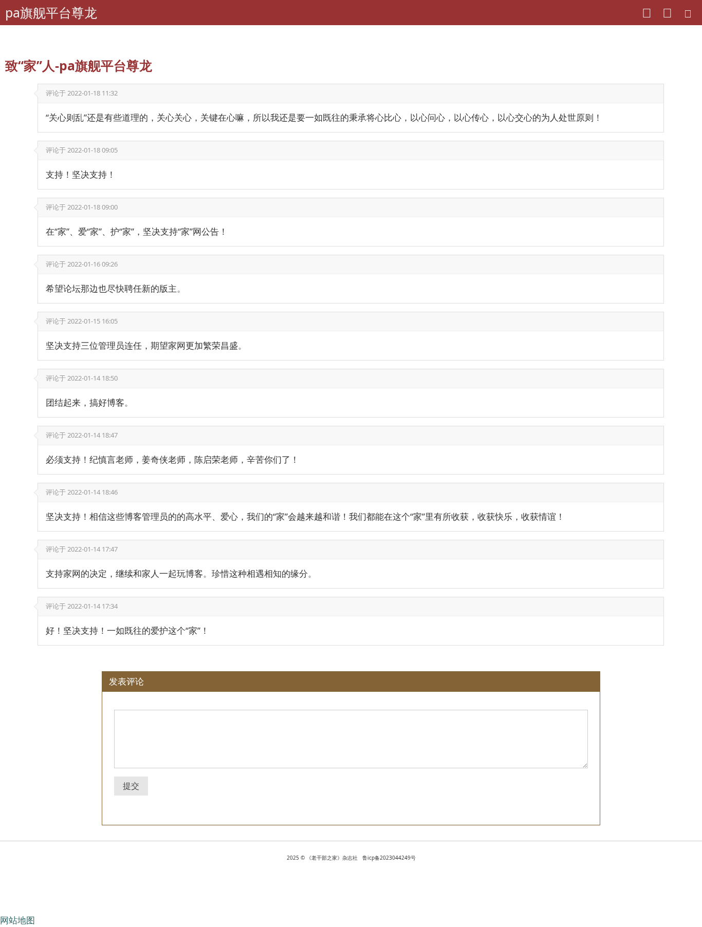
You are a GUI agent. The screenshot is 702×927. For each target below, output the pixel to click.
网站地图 (17, 920)
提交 (131, 785)
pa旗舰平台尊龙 (51, 12)
